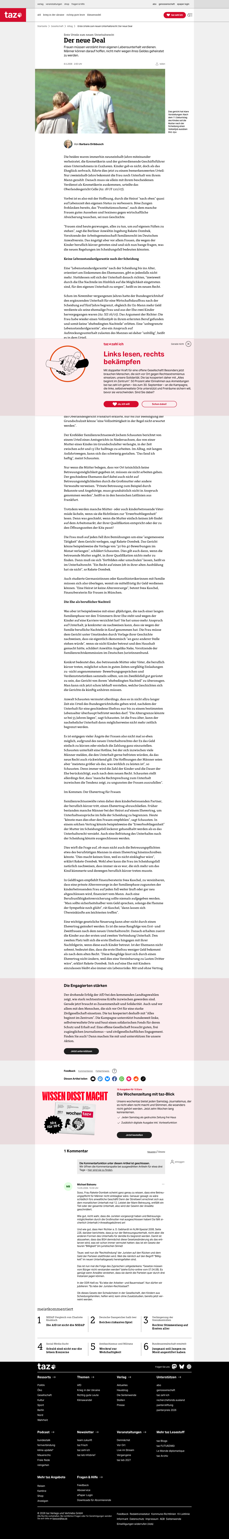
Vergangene (124, 1455)
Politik (41, 1385)
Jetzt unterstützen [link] (81, 1051)
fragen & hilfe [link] (78, 4)
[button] (189, 15)
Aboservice (83, 1490)
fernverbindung (46, 1445)
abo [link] (154, 4)
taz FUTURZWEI (166, 1446)
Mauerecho (44, 1455)
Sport (40, 1405)
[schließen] (188, 344)
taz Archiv (162, 1456)
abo (159, 1385)
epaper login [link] (183, 4)
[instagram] (189, 1368)
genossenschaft (166, 1390)
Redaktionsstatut (140, 1514)
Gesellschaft (57, 26)
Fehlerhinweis (103, 1071)
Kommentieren (85, 1071)
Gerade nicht (177, 344)
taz (46, 1366)
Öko (39, 1390)
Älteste (161, 1151)
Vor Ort (121, 1445)
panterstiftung (165, 1405)
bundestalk (43, 1440)
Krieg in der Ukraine (88, 1390)
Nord (40, 1415)
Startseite (42, 26)
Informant (123, 1519)
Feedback (83, 1485)
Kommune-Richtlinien (164, 1514)
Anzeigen (42, 1501)
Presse (121, 1405)
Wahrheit (42, 1420)
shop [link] (66, 4)
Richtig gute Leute (88, 1395)
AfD (79, 1385)
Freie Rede (43, 1460)
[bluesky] (181, 1368)
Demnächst (123, 1440)
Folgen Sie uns (162, 1366)
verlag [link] (40, 4)
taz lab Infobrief (86, 1455)
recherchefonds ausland (171, 1400)
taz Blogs (162, 1441)
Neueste (151, 1151)
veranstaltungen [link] (54, 4)
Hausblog (122, 1390)
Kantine (41, 1491)
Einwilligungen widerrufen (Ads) (135, 1524)
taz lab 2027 (124, 1460)
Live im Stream (125, 1450)
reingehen (43, 1465)
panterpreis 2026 (167, 1410)
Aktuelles (122, 1385)
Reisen (41, 1486)
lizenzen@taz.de (59, 1518)
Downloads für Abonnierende (94, 1500)
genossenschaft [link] (167, 4)
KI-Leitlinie (183, 1514)
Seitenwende (173, 1519)
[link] (39, 15)
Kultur (40, 1400)
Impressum (152, 1519)
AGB (162, 1519)
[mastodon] (174, 1368)
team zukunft (84, 1440)
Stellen (121, 1400)
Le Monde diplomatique (170, 1451)
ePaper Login (85, 1495)
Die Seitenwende (126, 1395)
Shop (40, 1496)
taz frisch (82, 1445)
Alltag (70, 26)
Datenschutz (137, 1519)
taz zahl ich (163, 1395)
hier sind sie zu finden (100, 1170)
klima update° (45, 1450)
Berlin (40, 1410)
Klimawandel (84, 1400)
